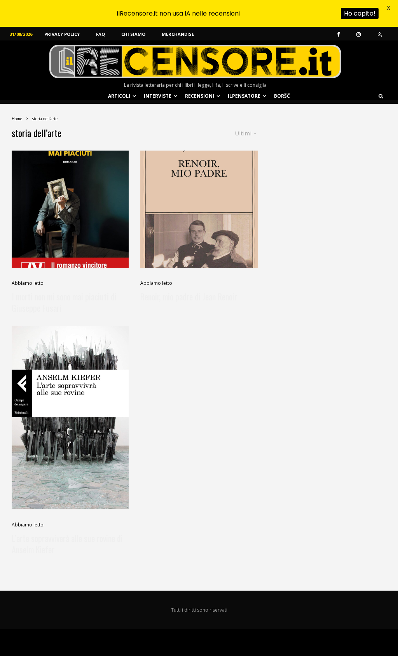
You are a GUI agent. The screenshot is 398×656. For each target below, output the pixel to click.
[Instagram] (358, 34)
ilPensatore (244, 96)
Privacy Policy (62, 34)
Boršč (282, 96)
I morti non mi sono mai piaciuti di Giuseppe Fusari (64, 302)
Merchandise (178, 34)
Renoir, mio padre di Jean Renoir (188, 296)
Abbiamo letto (28, 283)
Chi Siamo (133, 34)
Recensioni (199, 96)
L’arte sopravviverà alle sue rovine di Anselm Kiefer (67, 544)
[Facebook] (338, 34)
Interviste (157, 96)
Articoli (119, 96)
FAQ (100, 34)
